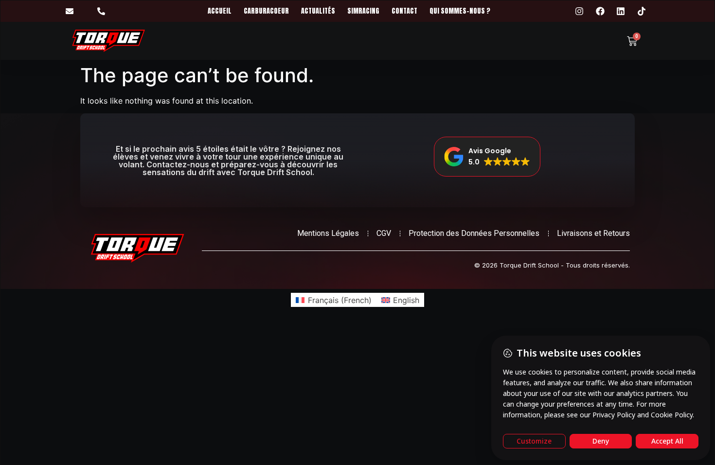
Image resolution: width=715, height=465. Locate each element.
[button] (487, 157)
